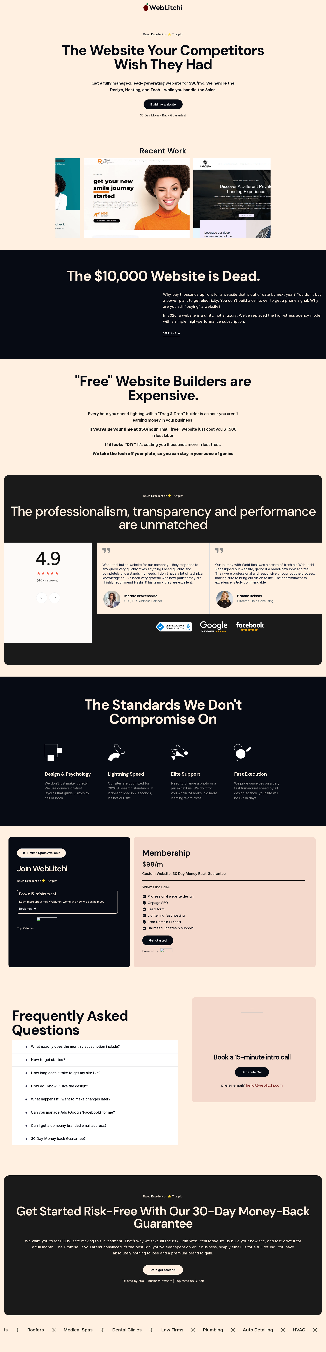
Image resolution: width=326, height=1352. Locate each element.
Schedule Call (252, 1072)
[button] (41, 597)
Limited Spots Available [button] (43, 853)
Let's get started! (163, 1270)
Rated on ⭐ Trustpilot (163, 34)
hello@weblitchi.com (264, 1085)
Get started (158, 940)
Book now (25, 908)
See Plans (169, 333)
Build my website (163, 104)
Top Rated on (26, 928)
